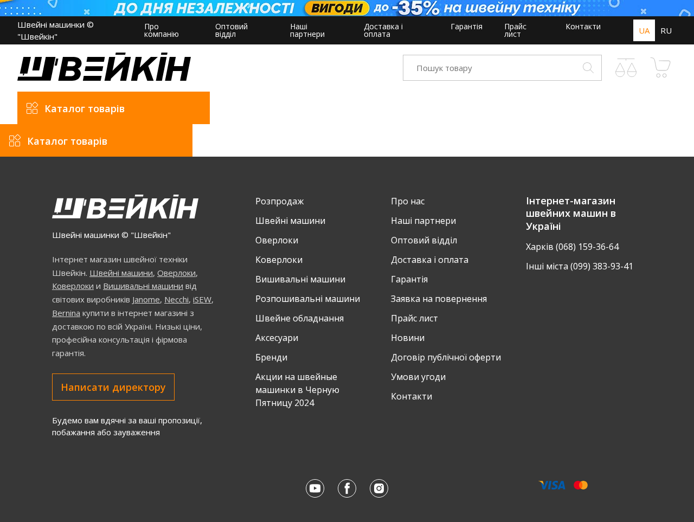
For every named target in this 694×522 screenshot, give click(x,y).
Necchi (176, 299)
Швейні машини (121, 272)
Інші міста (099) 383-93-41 (579, 266)
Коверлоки (73, 285)
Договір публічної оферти (446, 357)
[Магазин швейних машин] (104, 78)
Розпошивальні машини (307, 299)
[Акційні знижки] (347, 8)
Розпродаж (279, 201)
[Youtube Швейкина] (315, 488)
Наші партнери (307, 30)
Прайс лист (515, 30)
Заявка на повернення (439, 299)
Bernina (66, 312)
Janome (146, 299)
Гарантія (467, 26)
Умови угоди (418, 377)
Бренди (271, 357)
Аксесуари (276, 338)
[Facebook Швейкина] (347, 488)
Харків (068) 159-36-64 (572, 247)
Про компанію (161, 30)
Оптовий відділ (231, 30)
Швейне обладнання (299, 318)
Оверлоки (176, 272)
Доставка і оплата (383, 30)
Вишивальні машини (143, 285)
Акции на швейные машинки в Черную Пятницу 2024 (297, 390)
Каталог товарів (84, 108)
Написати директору (113, 387)
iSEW (202, 299)
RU (666, 30)
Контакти (583, 26)
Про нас (408, 201)
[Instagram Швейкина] (379, 488)
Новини (408, 338)
